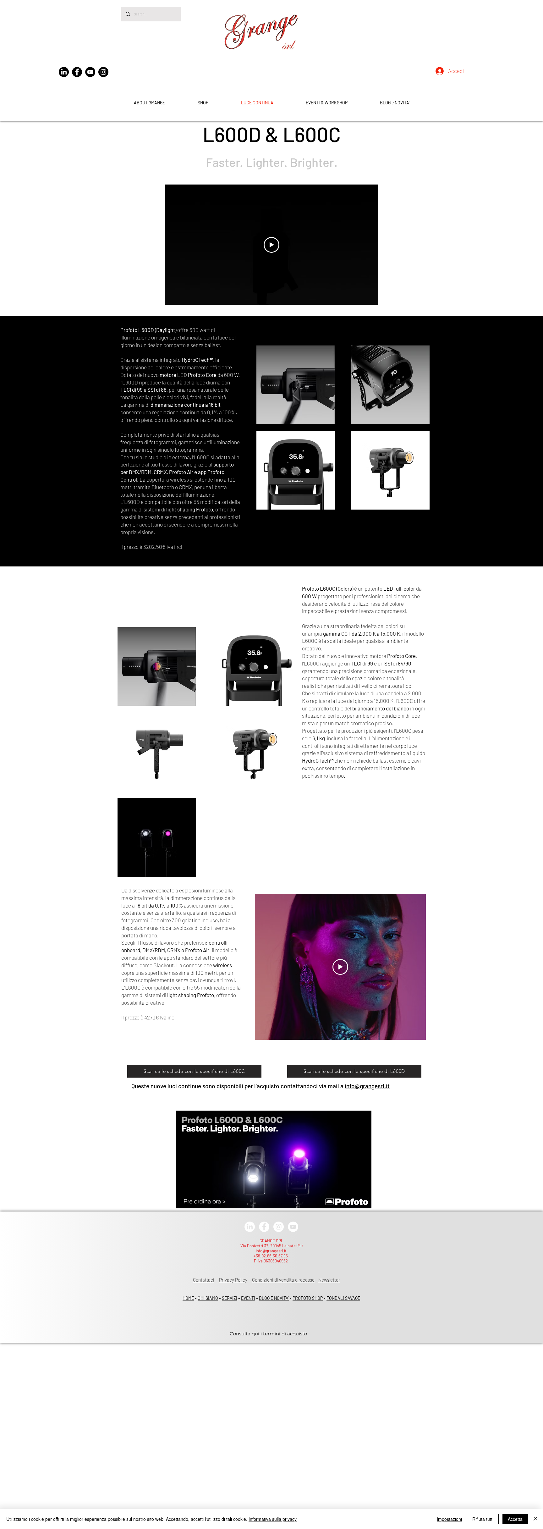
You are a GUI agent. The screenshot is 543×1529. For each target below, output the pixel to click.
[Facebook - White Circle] (264, 1227)
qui (256, 1334)
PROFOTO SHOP (308, 1298)
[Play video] (271, 245)
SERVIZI (229, 1298)
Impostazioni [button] (449, 1519)
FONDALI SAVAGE (343, 1298)
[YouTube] (90, 72)
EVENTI (248, 1298)
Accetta (515, 1519)
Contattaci (203, 1280)
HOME (188, 1298)
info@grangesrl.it (367, 1086)
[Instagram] (103, 72)
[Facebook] (77, 72)
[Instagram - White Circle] (278, 1227)
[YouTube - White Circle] (293, 1227)
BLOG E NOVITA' (274, 1298)
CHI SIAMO (208, 1298)
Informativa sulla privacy (273, 1519)
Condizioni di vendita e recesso (283, 1280)
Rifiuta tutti (482, 1519)
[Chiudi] (535, 1519)
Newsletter (329, 1280)
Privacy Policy (233, 1280)
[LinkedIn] (64, 72)
